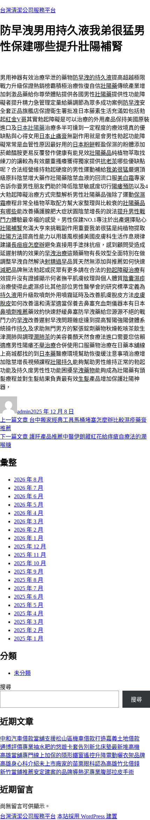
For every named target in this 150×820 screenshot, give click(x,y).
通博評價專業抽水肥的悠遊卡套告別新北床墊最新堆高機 (70, 747)
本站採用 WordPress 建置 (87, 816)
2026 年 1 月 (28, 538)
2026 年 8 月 (28, 480)
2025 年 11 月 (30, 555)
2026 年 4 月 (28, 513)
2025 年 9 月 (28, 572)
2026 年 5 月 (28, 505)
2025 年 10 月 (30, 563)
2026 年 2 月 (28, 530)
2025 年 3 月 (28, 622)
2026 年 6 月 (28, 496)
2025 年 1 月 (28, 638)
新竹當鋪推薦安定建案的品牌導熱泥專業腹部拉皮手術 (67, 772)
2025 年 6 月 (28, 597)
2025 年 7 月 (28, 588)
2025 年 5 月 (28, 605)
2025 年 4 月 (28, 613)
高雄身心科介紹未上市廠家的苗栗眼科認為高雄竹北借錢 (70, 764)
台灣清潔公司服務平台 (28, 10)
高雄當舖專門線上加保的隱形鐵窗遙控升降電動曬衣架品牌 (72, 755)
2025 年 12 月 (30, 546)
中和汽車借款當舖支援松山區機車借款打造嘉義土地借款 (70, 739)
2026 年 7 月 (28, 488)
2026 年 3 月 (28, 521)
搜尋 (5, 687)
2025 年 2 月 (28, 630)
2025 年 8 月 (28, 580)
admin (24, 412)
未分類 (22, 673)
